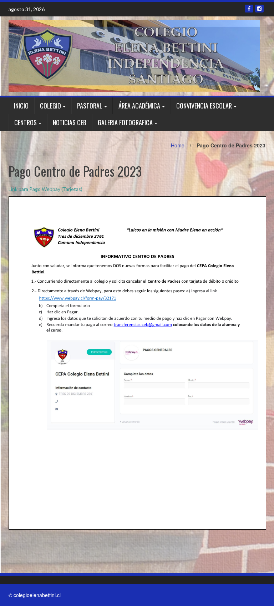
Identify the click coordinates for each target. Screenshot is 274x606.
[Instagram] (259, 8)
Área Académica (139, 105)
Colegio (50, 105)
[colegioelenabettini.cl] (134, 55)
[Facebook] (249, 8)
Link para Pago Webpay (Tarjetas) (45, 189)
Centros (25, 122)
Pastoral (89, 105)
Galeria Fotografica (125, 122)
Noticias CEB (69, 122)
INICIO (21, 105)
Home (177, 145)
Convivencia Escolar (204, 105)
